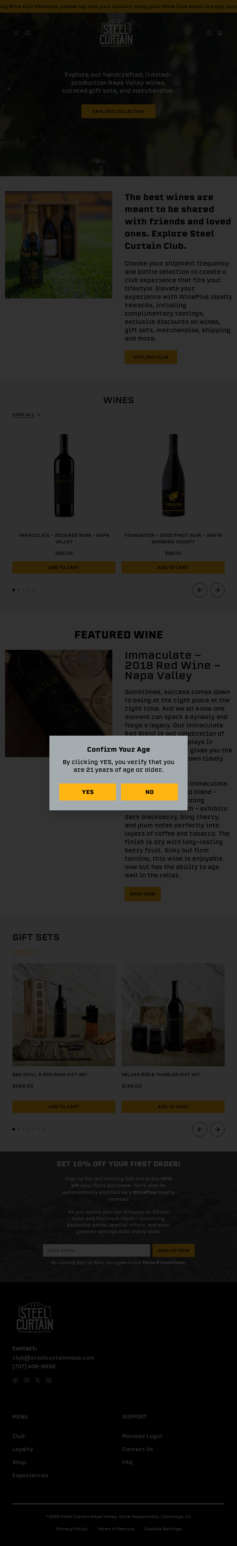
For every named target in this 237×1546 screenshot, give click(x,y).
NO (149, 792)
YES (88, 792)
